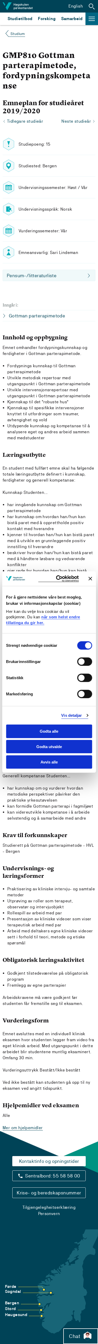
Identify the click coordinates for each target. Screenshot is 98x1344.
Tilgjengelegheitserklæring (49, 1207)
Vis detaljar (71, 715)
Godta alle (49, 731)
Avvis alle (49, 762)
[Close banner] (90, 578)
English (75, 6)
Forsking (47, 18)
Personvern (49, 1213)
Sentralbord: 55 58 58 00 (52, 1176)
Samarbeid (72, 18)
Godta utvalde (49, 746)
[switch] (84, 662)
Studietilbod (20, 18)
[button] (91, 6)
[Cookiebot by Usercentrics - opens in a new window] (58, 578)
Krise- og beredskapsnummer (49, 1192)
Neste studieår (76, 121)
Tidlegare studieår (25, 121)
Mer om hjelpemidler (23, 1127)
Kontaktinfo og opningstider (49, 1161)
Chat (74, 1336)
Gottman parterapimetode (37, 315)
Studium (17, 34)
